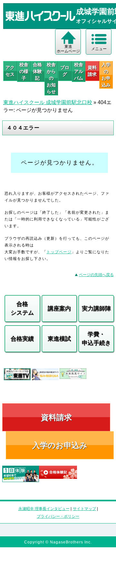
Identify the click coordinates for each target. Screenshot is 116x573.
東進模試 (59, 339)
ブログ (64, 71)
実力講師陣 (96, 308)
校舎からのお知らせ (51, 78)
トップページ (59, 252)
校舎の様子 (23, 71)
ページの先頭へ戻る (96, 275)
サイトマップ (84, 508)
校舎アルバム (78, 71)
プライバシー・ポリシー (58, 516)
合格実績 (22, 339)
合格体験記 (37, 71)
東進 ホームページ (68, 48)
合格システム (22, 308)
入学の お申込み (106, 74)
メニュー (99, 49)
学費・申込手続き (96, 338)
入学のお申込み (59, 445)
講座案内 (59, 308)
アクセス (10, 71)
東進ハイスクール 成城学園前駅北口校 (47, 102)
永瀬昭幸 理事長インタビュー (44, 508)
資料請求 (92, 71)
